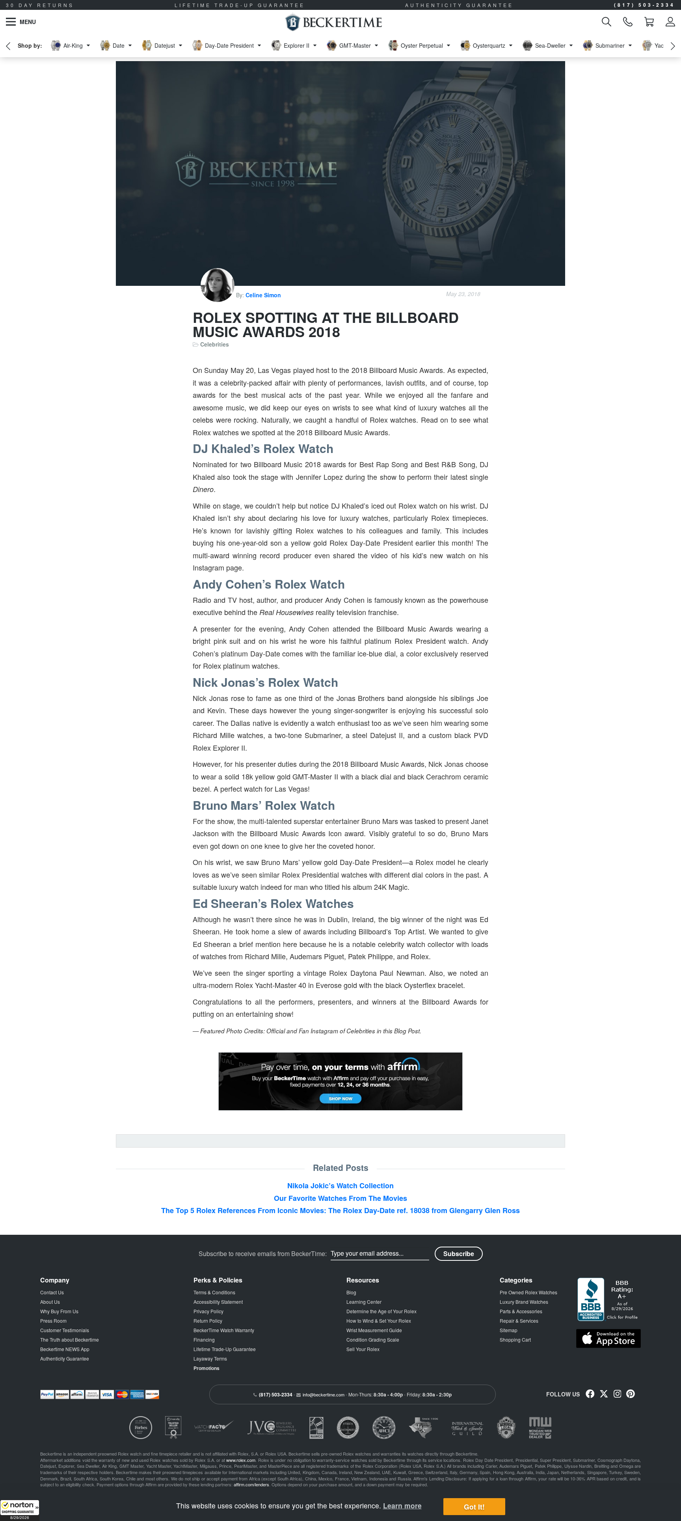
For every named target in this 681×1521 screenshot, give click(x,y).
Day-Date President (229, 45)
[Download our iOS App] (608, 1338)
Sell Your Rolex (363, 1349)
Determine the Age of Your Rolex (381, 1311)
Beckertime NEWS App (64, 1349)
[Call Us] (628, 22)
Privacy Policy (208, 1311)
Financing (204, 1339)
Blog (351, 1292)
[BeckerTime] (333, 21)
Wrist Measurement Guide (374, 1330)
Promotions (207, 1368)
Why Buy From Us (59, 1311)
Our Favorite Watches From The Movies (340, 1198)
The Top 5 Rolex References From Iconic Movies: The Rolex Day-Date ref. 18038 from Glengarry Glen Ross (340, 1210)
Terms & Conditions (214, 1292)
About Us (50, 1301)
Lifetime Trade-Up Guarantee (225, 1349)
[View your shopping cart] (649, 22)
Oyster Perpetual (422, 45)
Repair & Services (519, 1320)
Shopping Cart (515, 1339)
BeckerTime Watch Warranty (224, 1330)
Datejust (164, 45)
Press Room (53, 1320)
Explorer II (296, 45)
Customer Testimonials (64, 1330)
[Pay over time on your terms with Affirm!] (340, 1081)
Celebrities (214, 344)
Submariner (610, 45)
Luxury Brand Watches (524, 1301)
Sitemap (508, 1330)
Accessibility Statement (218, 1301)
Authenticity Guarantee (64, 1358)
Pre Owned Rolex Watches (528, 1292)
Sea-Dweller (550, 45)
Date (119, 45)
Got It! (474, 1507)
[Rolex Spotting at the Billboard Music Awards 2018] (340, 173)
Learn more (402, 1505)
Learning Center (363, 1301)
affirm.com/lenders (251, 1484)
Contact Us (52, 1292)
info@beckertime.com (323, 1394)
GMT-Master (355, 45)
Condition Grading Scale (372, 1339)
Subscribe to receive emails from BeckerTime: (263, 1254)
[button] (19, 1510)
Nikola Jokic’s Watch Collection (340, 1185)
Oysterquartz (489, 45)
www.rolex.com (240, 1460)
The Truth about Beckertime (69, 1339)
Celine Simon (263, 295)
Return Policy (208, 1320)
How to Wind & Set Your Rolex (378, 1320)
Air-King (73, 45)
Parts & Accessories (521, 1311)
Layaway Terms (210, 1358)
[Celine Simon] (218, 295)
